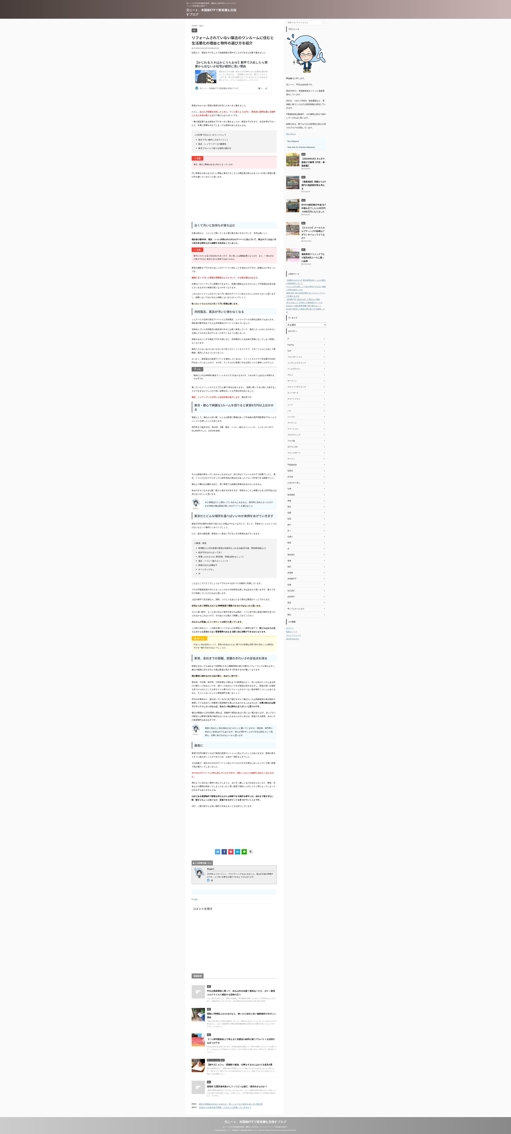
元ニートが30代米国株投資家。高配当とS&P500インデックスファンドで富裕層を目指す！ (256, 1127)
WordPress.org (292, 639)
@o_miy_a (290, 134)
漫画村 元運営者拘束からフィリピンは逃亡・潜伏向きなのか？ (237, 1086)
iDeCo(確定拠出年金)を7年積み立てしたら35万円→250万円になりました (313, 208)
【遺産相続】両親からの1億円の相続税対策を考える (313, 185)
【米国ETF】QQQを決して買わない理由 (303, 299)
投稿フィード (291, 631)
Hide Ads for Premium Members (301, 147)
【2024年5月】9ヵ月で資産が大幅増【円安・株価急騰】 (313, 162)
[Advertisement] (234, 200)
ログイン (290, 628)
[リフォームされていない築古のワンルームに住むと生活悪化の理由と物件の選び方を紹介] (237, 851)
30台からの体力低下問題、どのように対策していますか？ (225, 1107)
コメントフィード (293, 635)
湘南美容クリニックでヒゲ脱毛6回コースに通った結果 (313, 257)
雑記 (196, 899)
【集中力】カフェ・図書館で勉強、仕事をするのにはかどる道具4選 (239, 1064)
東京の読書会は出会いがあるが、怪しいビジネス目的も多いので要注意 (231, 1104)
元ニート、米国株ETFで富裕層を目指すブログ (255, 1121)
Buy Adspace (293, 141)
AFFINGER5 (291, 1130)
